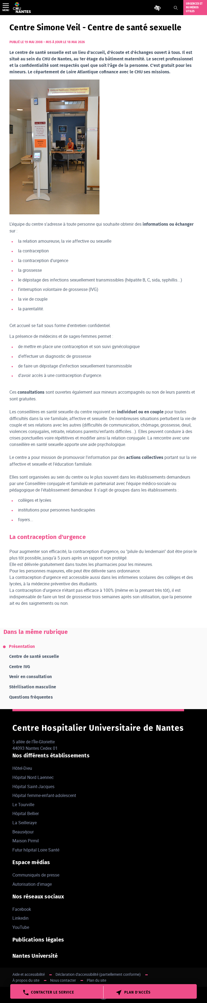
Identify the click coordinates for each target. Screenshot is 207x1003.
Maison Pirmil (25, 841)
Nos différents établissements (50, 755)
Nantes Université (35, 956)
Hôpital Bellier (25, 813)
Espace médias (31, 862)
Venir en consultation (30, 676)
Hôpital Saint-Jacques (33, 786)
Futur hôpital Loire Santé (35, 850)
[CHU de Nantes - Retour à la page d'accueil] (22, 7)
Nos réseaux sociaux (38, 896)
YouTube (20, 927)
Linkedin (20, 918)
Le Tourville (23, 805)
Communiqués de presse (35, 875)
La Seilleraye (24, 823)
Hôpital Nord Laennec (33, 777)
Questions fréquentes (31, 697)
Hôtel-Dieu (22, 768)
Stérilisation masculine (32, 686)
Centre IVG (19, 666)
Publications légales (38, 939)
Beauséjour (23, 832)
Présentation (22, 646)
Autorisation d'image (32, 884)
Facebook (21, 909)
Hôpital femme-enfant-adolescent (44, 795)
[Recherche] (175, 8)
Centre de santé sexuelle (34, 656)
